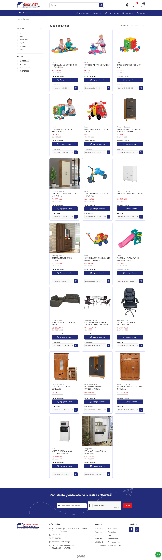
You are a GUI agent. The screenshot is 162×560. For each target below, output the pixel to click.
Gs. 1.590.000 (24, 61)
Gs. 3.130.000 (24, 64)
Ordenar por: (124, 26)
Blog (97, 535)
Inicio (18, 19)
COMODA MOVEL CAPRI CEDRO (62, 259)
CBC (21, 36)
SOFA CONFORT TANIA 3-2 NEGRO (63, 323)
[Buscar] (101, 5)
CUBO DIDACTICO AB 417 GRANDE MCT (63, 130)
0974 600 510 (57, 534)
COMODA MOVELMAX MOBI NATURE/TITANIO (129, 130)
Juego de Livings (57, 320)
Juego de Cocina (90, 449)
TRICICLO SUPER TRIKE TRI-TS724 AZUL (96, 195)
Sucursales (99, 529)
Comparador (112, 529)
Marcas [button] (20, 29)
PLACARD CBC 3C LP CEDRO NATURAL (129, 388)
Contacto (98, 539)
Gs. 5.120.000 (24, 71)
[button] (143, 5)
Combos (142, 13)
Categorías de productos (31, 13)
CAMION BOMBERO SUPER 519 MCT (96, 130)
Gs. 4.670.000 (25, 68)
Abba (21, 33)
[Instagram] (137, 529)
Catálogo (26, 19)
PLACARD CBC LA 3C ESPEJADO (61, 388)
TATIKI (22, 43)
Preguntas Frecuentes (116, 545)
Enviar (127, 506)
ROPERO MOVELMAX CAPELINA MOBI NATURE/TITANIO (93, 388)
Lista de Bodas (100, 545)
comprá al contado (58, 76)
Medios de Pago (84, 13)
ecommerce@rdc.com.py (61, 542)
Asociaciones (113, 539)
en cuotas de (56, 85)
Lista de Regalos (113, 13)
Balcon (54, 449)
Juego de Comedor (91, 320)
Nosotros (98, 532)
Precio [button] (20, 57)
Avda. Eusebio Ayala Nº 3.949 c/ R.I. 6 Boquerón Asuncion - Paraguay (69, 530)
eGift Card (98, 13)
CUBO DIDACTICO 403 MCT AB (129, 66)
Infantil (54, 62)
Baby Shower (129, 13)
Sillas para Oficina (123, 320)
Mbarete (23, 46)
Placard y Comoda (123, 127)
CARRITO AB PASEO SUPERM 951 (97, 66)
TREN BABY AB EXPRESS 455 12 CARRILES (64, 66)
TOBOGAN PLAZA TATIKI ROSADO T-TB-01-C (128, 259)
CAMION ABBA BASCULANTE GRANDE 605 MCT (97, 259)
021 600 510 (56, 538)
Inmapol (22, 49)
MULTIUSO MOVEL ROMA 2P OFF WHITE (64, 195)
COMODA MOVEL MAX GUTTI (129, 194)
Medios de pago (114, 542)
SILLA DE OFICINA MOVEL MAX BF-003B (128, 323)
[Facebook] (131, 529)
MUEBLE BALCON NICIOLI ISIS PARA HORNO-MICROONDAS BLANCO (63, 452)
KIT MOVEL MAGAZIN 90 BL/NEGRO (95, 452)
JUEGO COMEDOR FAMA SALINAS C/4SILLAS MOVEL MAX (96, 323)
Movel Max (24, 40)
